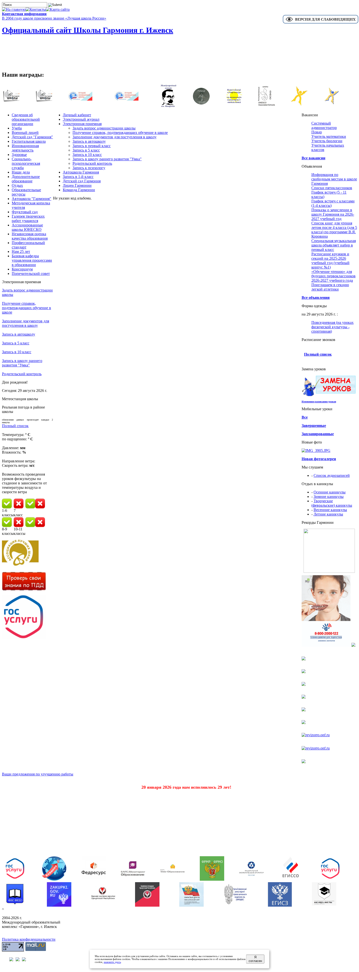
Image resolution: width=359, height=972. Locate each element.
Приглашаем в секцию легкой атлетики (330, 287)
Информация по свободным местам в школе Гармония (334, 179)
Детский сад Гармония (82, 181)
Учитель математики (328, 136)
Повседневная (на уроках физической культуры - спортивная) (332, 326)
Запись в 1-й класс (78, 177)
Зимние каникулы (329, 496)
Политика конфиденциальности (28, 939)
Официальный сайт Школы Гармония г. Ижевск (87, 30)
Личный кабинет (77, 115)
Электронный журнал (81, 119)
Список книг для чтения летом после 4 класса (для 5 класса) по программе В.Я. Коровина (334, 229)
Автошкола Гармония (81, 172)
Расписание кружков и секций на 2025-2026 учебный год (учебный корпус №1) (330, 260)
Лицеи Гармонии (77, 185)
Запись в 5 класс (15, 343)
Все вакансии (313, 158)
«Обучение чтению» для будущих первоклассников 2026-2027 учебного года (333, 275)
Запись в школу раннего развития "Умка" (22, 363)
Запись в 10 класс (16, 352)
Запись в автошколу (18, 334)
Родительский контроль (22, 374)
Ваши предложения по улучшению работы (37, 774)
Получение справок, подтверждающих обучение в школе (26, 307)
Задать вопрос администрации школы (104, 128)
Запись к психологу (89, 168)
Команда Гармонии (79, 190)
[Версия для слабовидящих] (320, 23)
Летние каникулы (328, 514)
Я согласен (255, 959)
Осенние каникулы (330, 492)
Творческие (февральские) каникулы (331, 503)
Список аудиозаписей (332, 475)
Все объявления (316, 297)
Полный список (15, 426)
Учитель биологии (326, 141)
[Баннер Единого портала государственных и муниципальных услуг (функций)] (24, 637)
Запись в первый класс (92, 146)
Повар (316, 132)
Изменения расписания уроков (319, 401)
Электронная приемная (82, 124)
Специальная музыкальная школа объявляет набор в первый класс (333, 245)
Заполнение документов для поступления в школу (25, 323)
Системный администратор (324, 125)
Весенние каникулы (330, 510)
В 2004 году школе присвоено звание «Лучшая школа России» (54, 18)
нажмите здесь (112, 961)
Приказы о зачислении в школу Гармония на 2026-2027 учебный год (332, 214)
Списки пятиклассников (331, 188)
